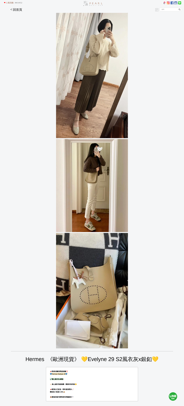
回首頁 (16, 9)
